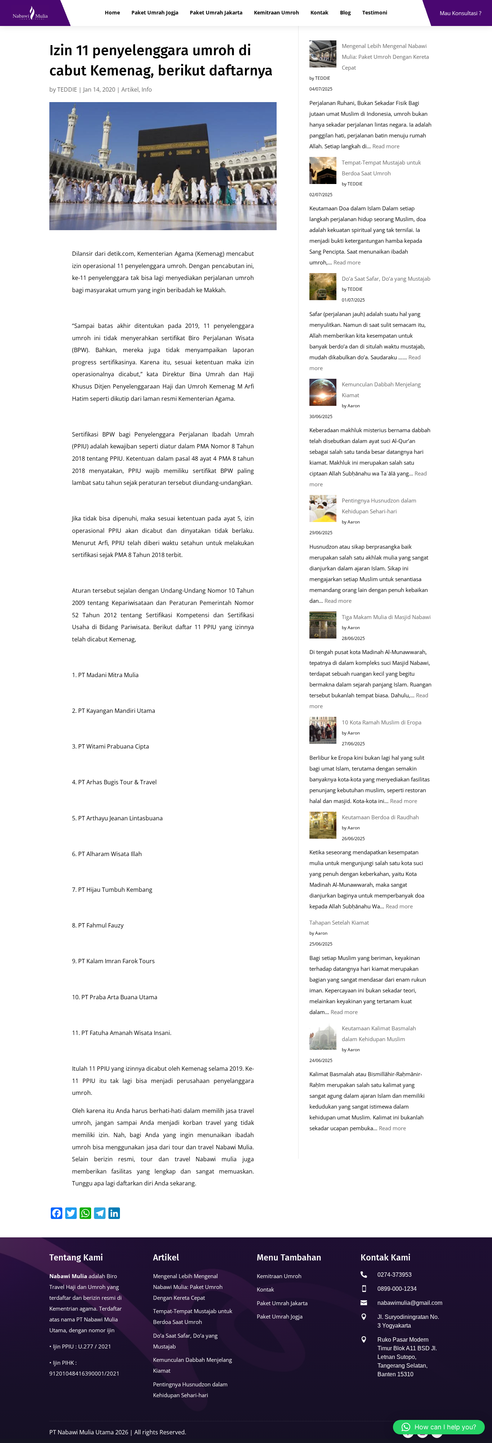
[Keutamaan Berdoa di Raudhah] (322, 827)
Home (112, 12)
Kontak (319, 12)
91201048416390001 (76, 1373)
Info (147, 89)
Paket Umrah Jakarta (216, 12)
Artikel (130, 89)
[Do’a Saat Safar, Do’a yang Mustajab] (322, 288)
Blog (345, 12)
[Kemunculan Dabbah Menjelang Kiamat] (322, 394)
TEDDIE (67, 89)
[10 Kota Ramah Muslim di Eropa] (322, 732)
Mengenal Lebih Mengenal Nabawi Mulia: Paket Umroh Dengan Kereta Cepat (385, 56)
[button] (439, 1427)
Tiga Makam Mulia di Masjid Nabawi (386, 616)
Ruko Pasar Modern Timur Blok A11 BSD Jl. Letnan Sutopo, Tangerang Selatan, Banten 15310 (407, 1357)
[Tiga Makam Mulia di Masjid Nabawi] (322, 626)
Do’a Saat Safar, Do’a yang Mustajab (386, 278)
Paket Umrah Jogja (154, 12)
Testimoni (374, 12)
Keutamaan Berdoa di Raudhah (380, 817)
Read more (385, 146)
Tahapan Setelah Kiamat (339, 922)
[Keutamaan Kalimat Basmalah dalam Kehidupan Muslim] (322, 1038)
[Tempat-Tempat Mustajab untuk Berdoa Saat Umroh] (322, 172)
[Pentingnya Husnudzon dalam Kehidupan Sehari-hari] (322, 510)
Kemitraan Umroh (276, 12)
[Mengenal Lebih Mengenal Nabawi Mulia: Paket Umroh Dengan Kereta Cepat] (322, 55)
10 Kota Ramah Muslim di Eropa (381, 722)
